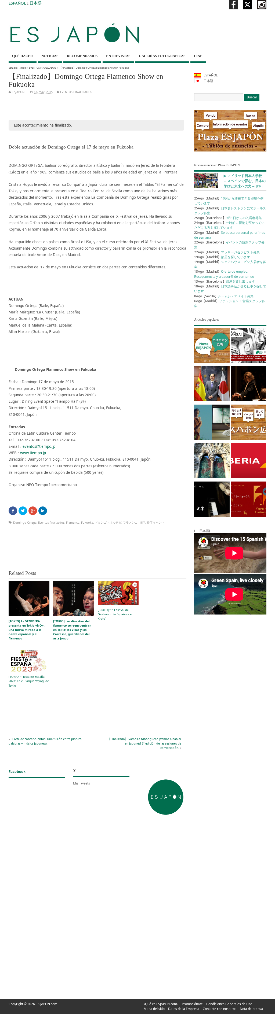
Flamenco (72, 522)
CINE (198, 56)
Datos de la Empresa (183, 1008)
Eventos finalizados (51, 522)
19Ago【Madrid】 (222, 257)
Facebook (17, 771)
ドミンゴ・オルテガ (108, 522)
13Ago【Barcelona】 (224, 281)
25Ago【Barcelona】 (228, 218)
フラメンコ (130, 522)
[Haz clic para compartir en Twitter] (23, 510)
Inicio (23, 67)
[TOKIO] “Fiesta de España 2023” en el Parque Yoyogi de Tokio (29, 681)
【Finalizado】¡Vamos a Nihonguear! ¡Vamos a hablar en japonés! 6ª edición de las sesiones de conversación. (144, 743)
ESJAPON (18, 92)
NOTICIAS (49, 56)
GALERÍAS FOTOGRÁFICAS (162, 56)
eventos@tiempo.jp (39, 446)
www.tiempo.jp (33, 452)
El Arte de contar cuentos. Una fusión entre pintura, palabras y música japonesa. (45, 741)
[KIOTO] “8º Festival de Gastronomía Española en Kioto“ (115, 614)
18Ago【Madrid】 (224, 274)
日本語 (36, 3)
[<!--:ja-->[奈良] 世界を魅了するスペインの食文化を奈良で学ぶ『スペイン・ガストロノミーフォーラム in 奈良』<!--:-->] (248, 500)
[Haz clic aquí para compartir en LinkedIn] (42, 510)
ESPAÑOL (17, 3)
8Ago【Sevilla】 (224, 296)
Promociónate (192, 1004)
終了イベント (156, 522)
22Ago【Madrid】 (227, 252)
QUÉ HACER (22, 56)
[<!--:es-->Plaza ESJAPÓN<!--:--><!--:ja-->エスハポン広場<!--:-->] (212, 346)
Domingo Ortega (25, 522)
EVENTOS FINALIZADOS (42, 67)
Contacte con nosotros (219, 1008)
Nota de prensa (251, 1008)
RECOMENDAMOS (82, 56)
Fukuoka (87, 522)
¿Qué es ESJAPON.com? (161, 1004)
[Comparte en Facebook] (13, 510)
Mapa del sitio (154, 1008)
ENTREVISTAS (118, 56)
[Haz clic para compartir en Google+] (32, 510)
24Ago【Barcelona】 (229, 225)
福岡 (142, 522)
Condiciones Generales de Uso (229, 1004)
